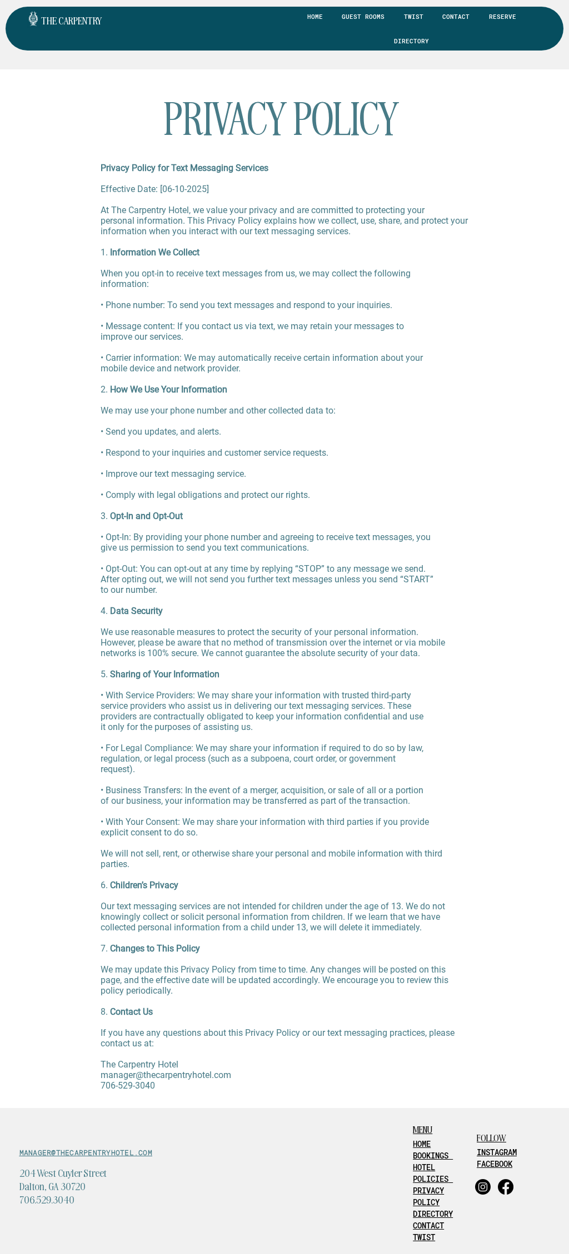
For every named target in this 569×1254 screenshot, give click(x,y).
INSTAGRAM (497, 1152)
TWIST (424, 1237)
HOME (422, 1144)
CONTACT (428, 1225)
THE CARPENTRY (71, 20)
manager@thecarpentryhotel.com (166, 1075)
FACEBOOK (494, 1164)
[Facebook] (505, 1187)
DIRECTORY (433, 1213)
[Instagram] (483, 1187)
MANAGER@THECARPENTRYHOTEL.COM (85, 1152)
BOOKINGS (433, 1155)
